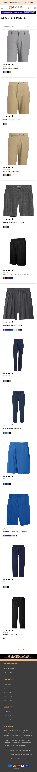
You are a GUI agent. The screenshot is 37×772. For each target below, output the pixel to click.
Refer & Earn (8, 672)
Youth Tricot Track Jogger (12, 583)
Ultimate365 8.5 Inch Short (11, 68)
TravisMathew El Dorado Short (13, 222)
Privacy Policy (8, 720)
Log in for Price (9, 64)
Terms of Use (8, 716)
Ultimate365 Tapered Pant (11, 377)
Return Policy (8, 696)
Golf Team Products (20, 768)
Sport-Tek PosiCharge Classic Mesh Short (17, 274)
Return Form (8, 700)
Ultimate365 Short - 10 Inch (11, 119)
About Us (7, 711)
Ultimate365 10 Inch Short (11, 171)
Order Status (8, 692)
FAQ (5, 688)
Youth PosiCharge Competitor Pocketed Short (18, 480)
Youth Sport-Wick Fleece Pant (13, 634)
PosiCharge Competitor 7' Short (13, 325)
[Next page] (23, 649)
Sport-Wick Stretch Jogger (12, 428)
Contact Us (7, 684)
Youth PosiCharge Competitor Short (15, 531)
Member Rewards (9, 668)
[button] (2, 8)
